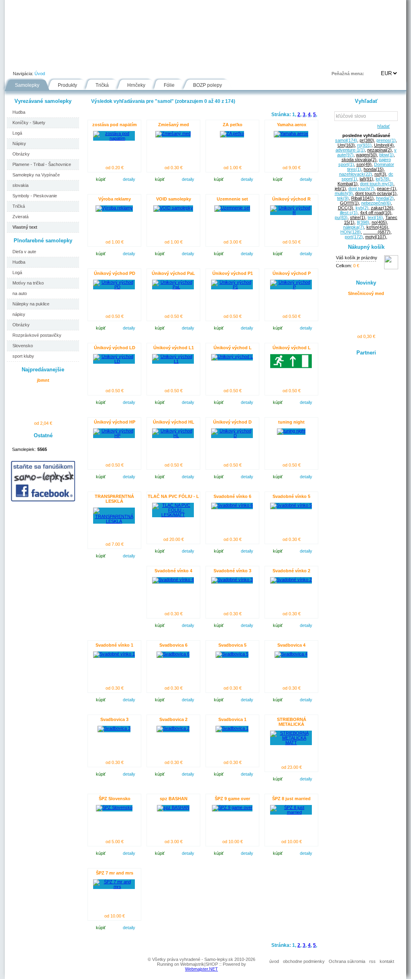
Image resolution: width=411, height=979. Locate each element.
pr (367, 140)
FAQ (243, 61)
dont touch (361, 188)
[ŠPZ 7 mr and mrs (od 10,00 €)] (114, 886)
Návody (142, 61)
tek (343, 198)
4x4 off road (375, 212)
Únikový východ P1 (232, 273)
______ (377, 231)
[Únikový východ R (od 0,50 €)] (291, 212)
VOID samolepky (173, 199)
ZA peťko (232, 124)
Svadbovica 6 (173, 645)
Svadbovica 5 (232, 645)
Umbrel (384, 145)
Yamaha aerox (291, 124)
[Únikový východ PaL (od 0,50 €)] (173, 287)
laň (366, 178)
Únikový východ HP (114, 422)
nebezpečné (376, 203)
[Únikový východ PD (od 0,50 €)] (114, 287)
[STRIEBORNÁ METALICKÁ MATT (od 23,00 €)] (291, 742)
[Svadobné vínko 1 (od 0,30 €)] (114, 653)
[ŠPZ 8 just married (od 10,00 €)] (291, 812)
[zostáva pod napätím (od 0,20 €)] (114, 138)
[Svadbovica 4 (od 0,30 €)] (291, 653)
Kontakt (275, 61)
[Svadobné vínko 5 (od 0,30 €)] (291, 505)
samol (346, 140)
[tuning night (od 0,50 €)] (291, 430)
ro (364, 145)
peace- (386, 188)
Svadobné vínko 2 (291, 570)
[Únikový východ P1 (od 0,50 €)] (232, 287)
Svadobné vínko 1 (114, 645)
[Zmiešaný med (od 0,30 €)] (173, 133)
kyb (362, 207)
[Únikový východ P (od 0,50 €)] (291, 287)
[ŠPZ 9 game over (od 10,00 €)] (232, 807)
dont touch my (376, 183)
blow (386, 154)
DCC (345, 207)
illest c (349, 212)
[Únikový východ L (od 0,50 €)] (232, 356)
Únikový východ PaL (173, 273)
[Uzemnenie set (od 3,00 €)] (232, 207)
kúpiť (101, 179)
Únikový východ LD (114, 347)
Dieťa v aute (24, 251)
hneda (385, 198)
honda (374, 169)
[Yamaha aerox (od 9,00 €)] (291, 133)
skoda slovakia (359, 159)
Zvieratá (20, 216)
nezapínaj (379, 149)
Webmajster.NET (201, 969)
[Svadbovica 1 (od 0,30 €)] (232, 728)
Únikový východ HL (173, 422)
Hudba (18, 112)
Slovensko (22, 345)
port (354, 236)
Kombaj (348, 183)
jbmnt (43, 380)
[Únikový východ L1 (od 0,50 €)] (173, 361)
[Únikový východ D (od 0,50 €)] (232, 435)
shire (357, 217)
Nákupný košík (366, 247)
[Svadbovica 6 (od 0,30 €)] (173, 653)
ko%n (377, 227)
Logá (17, 133)
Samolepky (27, 85)
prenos (386, 140)
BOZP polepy (207, 85)
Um (346, 145)
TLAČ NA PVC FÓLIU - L (173, 496)
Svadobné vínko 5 (291, 496)
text (375, 217)
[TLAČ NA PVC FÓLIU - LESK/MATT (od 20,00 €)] (173, 514)
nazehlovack (355, 174)
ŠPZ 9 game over (232, 798)
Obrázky (21, 154)
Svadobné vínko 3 (232, 570)
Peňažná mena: (348, 73)
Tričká (102, 85)
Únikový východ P (292, 273)
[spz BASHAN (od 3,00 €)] (173, 807)
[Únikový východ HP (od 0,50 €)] (114, 435)
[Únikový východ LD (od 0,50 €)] (114, 361)
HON (350, 231)
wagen (366, 154)
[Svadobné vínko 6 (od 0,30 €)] (232, 505)
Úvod (19, 61)
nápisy (18, 314)
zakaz (382, 207)
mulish (344, 193)
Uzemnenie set (232, 199)
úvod (274, 961)
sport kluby (23, 356)
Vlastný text (24, 227)
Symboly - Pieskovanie (34, 195)
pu (341, 217)
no (379, 222)
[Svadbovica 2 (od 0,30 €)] (173, 728)
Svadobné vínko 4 (173, 570)
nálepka (353, 227)
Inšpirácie (209, 61)
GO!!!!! (349, 203)
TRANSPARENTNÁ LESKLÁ (114, 499)
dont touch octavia (376, 193)
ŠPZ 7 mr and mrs (114, 872)
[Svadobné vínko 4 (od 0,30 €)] (173, 579)
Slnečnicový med (366, 293)
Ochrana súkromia (347, 961)
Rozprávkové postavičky (36, 335)
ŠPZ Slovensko (114, 798)
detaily (129, 179)
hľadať (382, 126)
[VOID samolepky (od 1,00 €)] (173, 207)
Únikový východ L (233, 347)
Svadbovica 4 (291, 645)
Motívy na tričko (28, 283)
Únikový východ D (232, 422)
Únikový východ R (291, 199)
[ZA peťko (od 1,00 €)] (232, 133)
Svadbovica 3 (114, 719)
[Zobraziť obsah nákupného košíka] (391, 267)
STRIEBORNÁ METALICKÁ (291, 722)
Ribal (362, 198)
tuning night (291, 422)
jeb (340, 188)
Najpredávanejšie (43, 370)
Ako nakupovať (98, 61)
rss (372, 961)
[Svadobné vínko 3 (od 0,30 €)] (232, 579)
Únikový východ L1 (173, 347)
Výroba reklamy (114, 199)
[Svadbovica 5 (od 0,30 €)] (232, 653)
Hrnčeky (136, 85)
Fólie (174, 61)
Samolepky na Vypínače (36, 174)
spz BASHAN (173, 798)
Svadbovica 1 (232, 719)
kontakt (387, 961)
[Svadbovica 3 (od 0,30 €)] (114, 728)
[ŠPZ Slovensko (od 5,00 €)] (114, 807)
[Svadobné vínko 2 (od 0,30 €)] (291, 579)
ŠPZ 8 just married (291, 798)
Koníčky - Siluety (28, 122)
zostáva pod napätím (114, 124)
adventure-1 (350, 149)
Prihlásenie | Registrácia (373, 61)
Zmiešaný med (173, 124)
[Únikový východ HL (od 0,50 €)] (173, 435)
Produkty (67, 85)
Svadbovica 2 (173, 719)
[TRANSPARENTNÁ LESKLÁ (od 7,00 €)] (114, 521)
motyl (375, 236)
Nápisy (19, 143)
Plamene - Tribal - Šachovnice (41, 164)
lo (382, 178)
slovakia (20, 185)
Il (363, 222)
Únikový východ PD (114, 273)
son (364, 164)
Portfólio (53, 61)
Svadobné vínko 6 (232, 496)
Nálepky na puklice (30, 303)
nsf (380, 174)
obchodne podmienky (304, 961)
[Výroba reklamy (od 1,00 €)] (114, 207)
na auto (19, 293)
